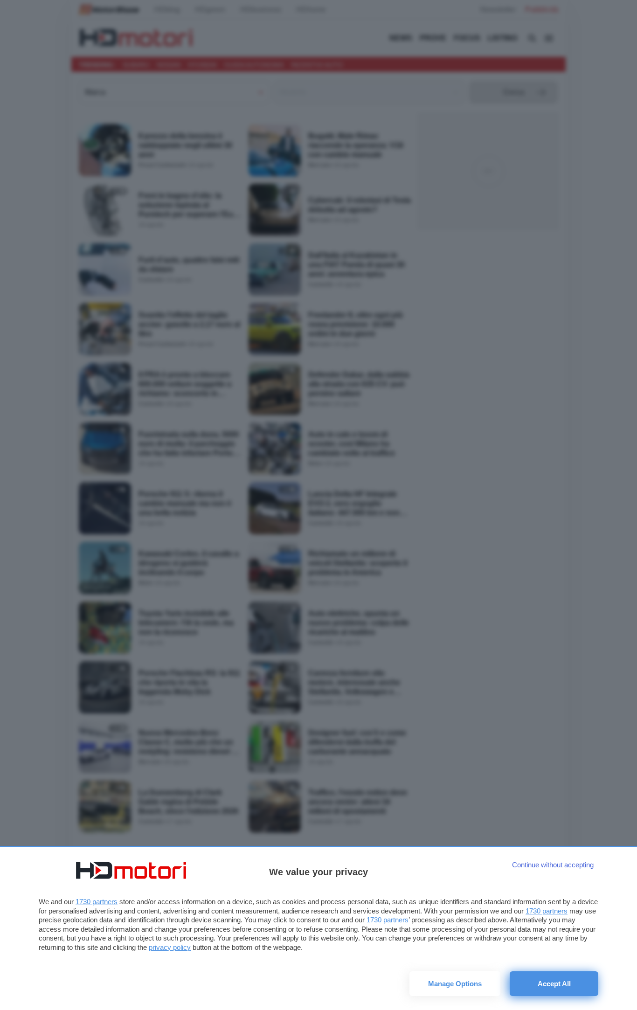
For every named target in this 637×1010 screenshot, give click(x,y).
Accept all (554, 984)
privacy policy (170, 947)
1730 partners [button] (97, 902)
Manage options (455, 984)
